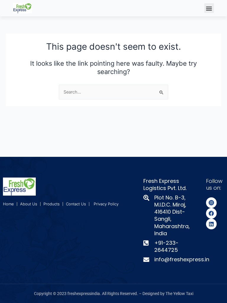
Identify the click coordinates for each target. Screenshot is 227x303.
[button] (209, 8)
